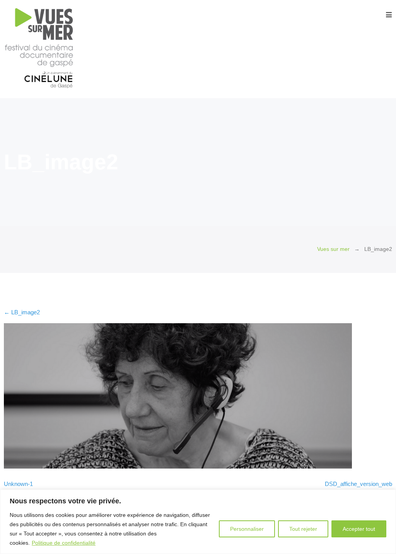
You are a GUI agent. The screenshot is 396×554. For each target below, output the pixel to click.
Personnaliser (247, 529)
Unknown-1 (18, 484)
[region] (198, 521)
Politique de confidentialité (64, 543)
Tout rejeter (303, 529)
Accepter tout (359, 529)
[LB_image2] (178, 466)
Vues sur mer (333, 249)
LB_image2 (22, 312)
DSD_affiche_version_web (358, 484)
